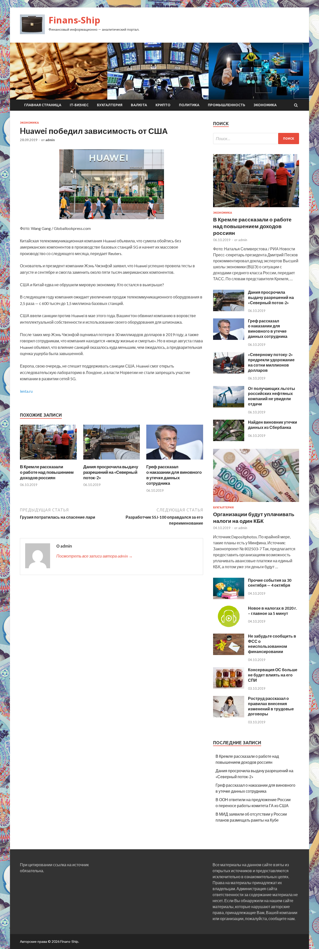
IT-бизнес (79, 105)
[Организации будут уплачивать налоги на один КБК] (256, 502)
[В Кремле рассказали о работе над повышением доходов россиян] (48, 461)
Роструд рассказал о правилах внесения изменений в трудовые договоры (271, 706)
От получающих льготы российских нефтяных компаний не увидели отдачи (271, 396)
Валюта (139, 105)
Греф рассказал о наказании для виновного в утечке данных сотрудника (174, 475)
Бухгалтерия (109, 105)
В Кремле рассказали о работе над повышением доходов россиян (47, 472)
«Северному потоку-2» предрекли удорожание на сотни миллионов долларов (271, 362)
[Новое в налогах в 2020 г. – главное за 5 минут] (228, 625)
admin (50, 140)
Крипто (163, 105)
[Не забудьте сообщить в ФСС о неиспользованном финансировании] (228, 653)
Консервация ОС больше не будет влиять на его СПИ (272, 674)
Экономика (265, 105)
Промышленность (226, 105)
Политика (189, 105)
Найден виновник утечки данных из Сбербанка (272, 425)
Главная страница (42, 105)
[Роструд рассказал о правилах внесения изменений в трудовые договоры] (228, 715)
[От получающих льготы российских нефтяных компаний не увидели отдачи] (228, 405)
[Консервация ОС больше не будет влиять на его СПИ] (228, 687)
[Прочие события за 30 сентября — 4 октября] (228, 597)
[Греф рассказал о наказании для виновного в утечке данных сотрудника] (174, 461)
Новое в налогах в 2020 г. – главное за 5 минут (272, 611)
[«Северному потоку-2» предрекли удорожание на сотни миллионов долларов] (228, 372)
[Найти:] (256, 138)
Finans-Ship (74, 20)
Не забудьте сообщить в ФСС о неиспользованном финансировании (272, 644)
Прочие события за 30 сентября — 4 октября (269, 583)
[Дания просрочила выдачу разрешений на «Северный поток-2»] (111, 461)
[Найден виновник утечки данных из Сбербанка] (228, 439)
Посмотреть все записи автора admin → (94, 556)
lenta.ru (26, 391)
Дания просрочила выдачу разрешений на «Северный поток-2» (110, 472)
